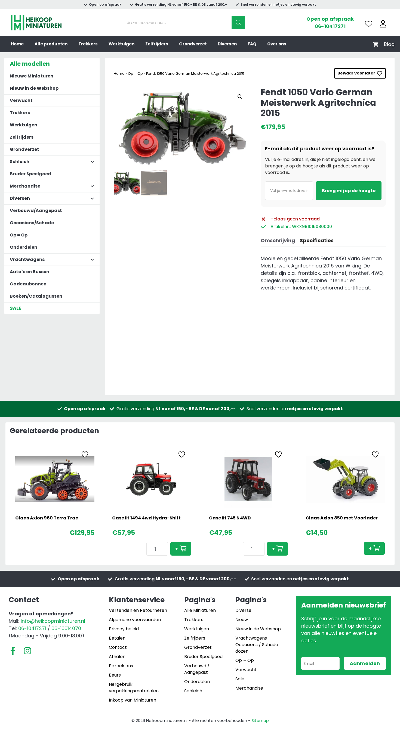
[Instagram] (27, 651)
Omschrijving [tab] (278, 240)
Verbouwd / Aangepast (197, 669)
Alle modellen (30, 64)
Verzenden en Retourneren (138, 610)
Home (17, 44)
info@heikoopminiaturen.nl (53, 621)
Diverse (243, 610)
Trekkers (88, 44)
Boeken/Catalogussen (36, 296)
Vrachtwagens (251, 638)
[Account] (383, 24)
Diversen (227, 44)
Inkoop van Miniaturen (132, 700)
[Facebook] (13, 651)
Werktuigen (121, 44)
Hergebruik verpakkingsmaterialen (134, 687)
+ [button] (176, 549)
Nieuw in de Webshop (34, 88)
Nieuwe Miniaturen (31, 76)
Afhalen (117, 656)
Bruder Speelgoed (30, 174)
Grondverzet (193, 44)
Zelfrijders (156, 44)
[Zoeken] (238, 22)
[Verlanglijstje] (368, 24)
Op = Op (135, 73)
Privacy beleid (124, 629)
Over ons (276, 44)
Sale (239, 679)
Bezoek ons (121, 666)
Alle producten (51, 44)
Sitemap (260, 720)
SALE (15, 308)
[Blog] (389, 44)
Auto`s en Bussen (29, 272)
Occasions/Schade (32, 223)
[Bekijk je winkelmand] (375, 44)
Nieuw (241, 619)
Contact (118, 647)
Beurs (115, 675)
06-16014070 (66, 628)
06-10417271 (330, 26)
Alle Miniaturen (200, 610)
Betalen (117, 638)
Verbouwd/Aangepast (36, 210)
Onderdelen (23, 247)
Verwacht (21, 100)
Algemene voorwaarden (135, 619)
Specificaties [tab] (317, 240)
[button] (240, 97)
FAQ (252, 44)
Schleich (193, 691)
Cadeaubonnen (28, 284)
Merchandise (249, 688)
